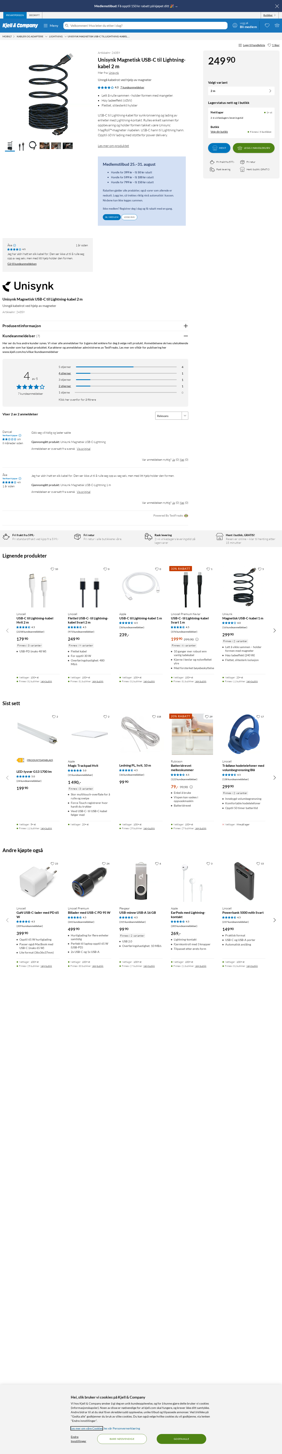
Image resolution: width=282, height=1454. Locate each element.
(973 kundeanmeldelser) (81, 631)
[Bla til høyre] (275, 630)
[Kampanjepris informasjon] (197, 639)
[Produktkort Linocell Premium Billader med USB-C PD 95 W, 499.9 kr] (89, 881)
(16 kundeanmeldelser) (234, 627)
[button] (10, 146)
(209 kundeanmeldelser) (30, 926)
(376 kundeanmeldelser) (184, 631)
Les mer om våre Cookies (87, 1428)
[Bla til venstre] (7, 630)
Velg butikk (46, 681)
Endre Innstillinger (78, 1439)
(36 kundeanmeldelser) (131, 627)
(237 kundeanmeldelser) (235, 921)
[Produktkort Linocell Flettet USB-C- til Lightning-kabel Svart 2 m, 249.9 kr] (89, 587)
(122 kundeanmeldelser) (184, 779)
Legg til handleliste (254, 45)
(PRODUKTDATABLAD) (40, 760)
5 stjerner (65, 367)
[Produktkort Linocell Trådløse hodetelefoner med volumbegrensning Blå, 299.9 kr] (244, 734)
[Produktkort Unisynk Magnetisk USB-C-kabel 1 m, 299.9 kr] (244, 587)
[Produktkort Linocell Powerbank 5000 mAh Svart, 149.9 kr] (244, 881)
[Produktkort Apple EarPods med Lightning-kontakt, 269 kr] (192, 881)
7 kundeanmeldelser (132, 87)
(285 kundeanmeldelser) (184, 926)
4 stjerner (65, 373)
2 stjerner (65, 386)
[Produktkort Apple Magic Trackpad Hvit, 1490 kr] (89, 734)
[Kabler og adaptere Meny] (46, 36)
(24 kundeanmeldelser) (29, 780)
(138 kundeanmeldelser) (235, 779)
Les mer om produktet (113, 146)
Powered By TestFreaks (168, 515)
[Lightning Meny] (66, 36)
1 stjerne (64, 392)
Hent (222, 147)
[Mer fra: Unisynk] (28, 289)
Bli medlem (111, 217)
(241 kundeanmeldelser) (81, 921)
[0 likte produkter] (267, 25)
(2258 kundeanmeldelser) (30, 631)
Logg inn (129, 217)
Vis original (83, 448)
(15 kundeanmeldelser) (80, 774)
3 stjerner (65, 379)
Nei (182, 459)
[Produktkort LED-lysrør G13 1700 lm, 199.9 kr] (38, 734)
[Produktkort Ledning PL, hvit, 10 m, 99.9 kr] (141, 734)
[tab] (15, 15)
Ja (173, 459)
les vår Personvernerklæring (122, 1428)
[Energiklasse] (20, 760)
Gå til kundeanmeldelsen (22, 263)
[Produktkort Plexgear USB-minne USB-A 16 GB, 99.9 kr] (141, 881)
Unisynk (114, 72)
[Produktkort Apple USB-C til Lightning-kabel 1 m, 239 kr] (141, 587)
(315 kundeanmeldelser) (132, 921)
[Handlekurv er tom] (277, 25)
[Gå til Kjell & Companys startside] (21, 25)
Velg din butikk (219, 131)
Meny (54, 25)
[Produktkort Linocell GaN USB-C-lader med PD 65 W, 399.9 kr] (38, 881)
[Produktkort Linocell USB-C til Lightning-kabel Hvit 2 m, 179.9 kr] (38, 587)
